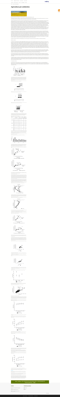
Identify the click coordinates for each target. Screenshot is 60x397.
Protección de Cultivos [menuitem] (16, 2)
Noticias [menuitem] (26, 2)
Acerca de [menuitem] (20, 2)
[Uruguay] (47, 1)
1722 (34, 382)
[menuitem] (12, 2)
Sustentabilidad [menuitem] (22, 2)
